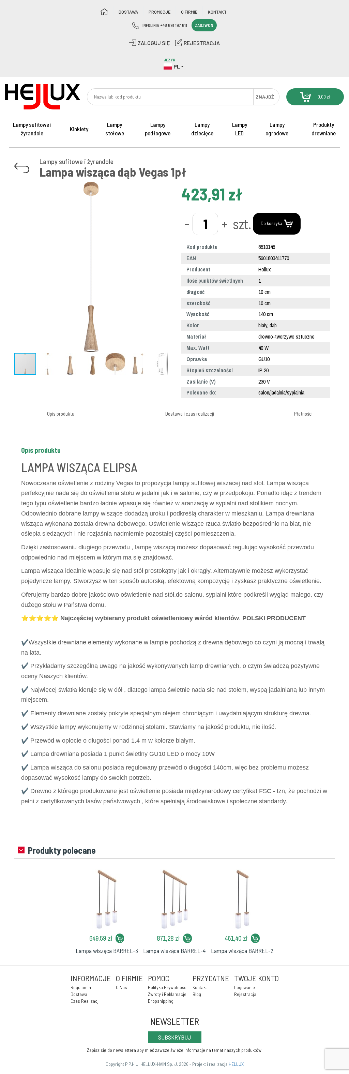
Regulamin (81, 987)
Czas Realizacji (85, 1001)
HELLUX (236, 1064)
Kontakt (217, 12)
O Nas (121, 987)
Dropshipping (160, 1001)
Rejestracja (245, 994)
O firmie (189, 12)
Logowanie (244, 987)
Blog (197, 994)
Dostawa (128, 12)
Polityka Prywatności (167, 987)
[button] (161, 187)
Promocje (159, 12)
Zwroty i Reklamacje (167, 994)
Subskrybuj (174, 1037)
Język (169, 60)
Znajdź (265, 97)
